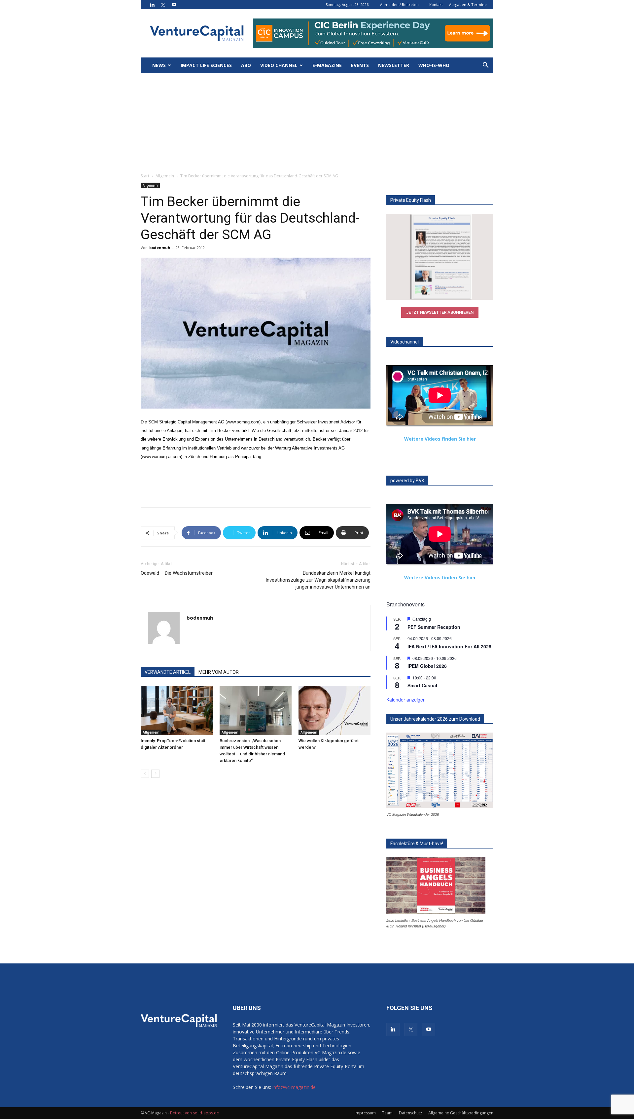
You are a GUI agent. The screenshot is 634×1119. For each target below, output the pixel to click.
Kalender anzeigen (406, 699)
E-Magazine (327, 65)
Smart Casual (422, 685)
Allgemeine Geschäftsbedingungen (460, 1113)
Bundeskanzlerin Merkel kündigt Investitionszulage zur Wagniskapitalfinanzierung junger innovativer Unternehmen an (317, 580)
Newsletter (393, 65)
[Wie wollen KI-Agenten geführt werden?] (334, 710)
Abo (246, 65)
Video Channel (279, 65)
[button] (485, 66)
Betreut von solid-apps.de (194, 1113)
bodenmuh (159, 247)
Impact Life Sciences (206, 65)
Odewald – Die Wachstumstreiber (177, 573)
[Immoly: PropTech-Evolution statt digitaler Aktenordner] (177, 710)
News (159, 65)
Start (145, 176)
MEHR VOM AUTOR (218, 672)
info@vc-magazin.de (294, 1087)
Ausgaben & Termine (468, 4)
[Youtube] (174, 4)
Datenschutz (410, 1113)
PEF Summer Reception (433, 627)
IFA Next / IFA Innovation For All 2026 (449, 646)
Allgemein (165, 176)
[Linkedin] (152, 4)
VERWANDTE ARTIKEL (168, 672)
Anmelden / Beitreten (399, 4)
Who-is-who (433, 65)
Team (387, 1113)
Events (360, 65)
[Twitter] (163, 4)
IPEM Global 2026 (427, 666)
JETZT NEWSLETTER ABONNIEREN (440, 312)
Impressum (365, 1113)
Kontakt (436, 4)
